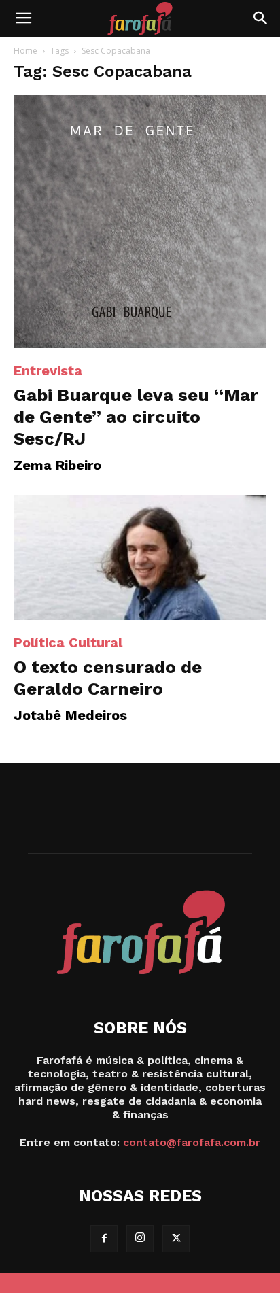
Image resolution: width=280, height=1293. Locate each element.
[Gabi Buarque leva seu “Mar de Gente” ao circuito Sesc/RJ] (140, 221)
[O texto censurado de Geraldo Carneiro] (140, 557)
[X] (176, 1238)
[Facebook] (104, 1238)
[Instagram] (140, 1238)
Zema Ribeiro (57, 465)
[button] (23, 18)
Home (25, 50)
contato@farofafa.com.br (191, 1142)
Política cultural (68, 642)
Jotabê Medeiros (70, 715)
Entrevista (48, 370)
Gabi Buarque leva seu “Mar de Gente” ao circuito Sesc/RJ (136, 417)
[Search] (261, 18)
